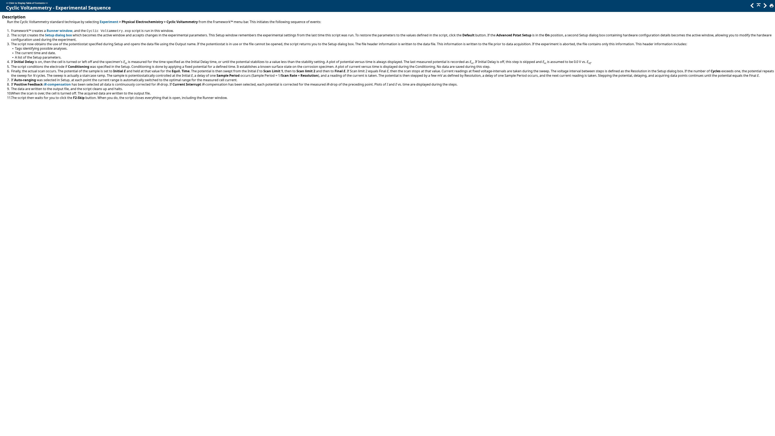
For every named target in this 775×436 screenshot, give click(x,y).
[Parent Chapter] (758, 6)
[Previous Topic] (752, 6)
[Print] (771, 6)
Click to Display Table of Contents (27, 3)
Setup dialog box (58, 35)
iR (45, 84)
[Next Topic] (765, 6)
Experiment (109, 22)
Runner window (59, 30)
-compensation (59, 84)
